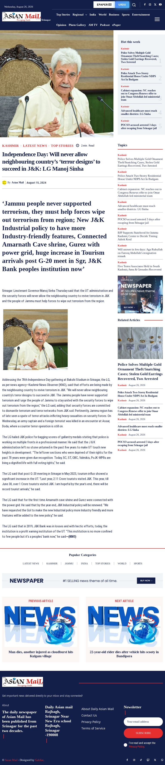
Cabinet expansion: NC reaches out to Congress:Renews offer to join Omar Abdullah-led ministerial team (140, 95)
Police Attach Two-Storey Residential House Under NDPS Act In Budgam (138, 76)
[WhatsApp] (109, 182)
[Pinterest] (99, 182)
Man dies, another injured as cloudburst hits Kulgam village (41, 654)
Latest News (35, 145)
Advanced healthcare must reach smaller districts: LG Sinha (139, 112)
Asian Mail (18, 182)
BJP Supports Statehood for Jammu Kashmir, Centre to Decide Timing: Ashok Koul (138, 236)
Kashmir (10, 145)
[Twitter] (155, 4)
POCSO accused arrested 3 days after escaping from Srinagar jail (139, 126)
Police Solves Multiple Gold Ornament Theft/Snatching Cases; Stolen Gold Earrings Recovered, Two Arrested (140, 57)
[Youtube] (160, 4)
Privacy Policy (136, 746)
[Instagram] (150, 4)
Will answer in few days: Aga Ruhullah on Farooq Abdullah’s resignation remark (140, 253)
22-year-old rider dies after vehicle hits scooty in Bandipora (124, 654)
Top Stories (62, 145)
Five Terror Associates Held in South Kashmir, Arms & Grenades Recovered (140, 268)
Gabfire (39, 760)
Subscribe (143, 733)
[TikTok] (141, 760)
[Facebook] (144, 4)
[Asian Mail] (5, 182)
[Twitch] (148, 760)
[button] (134, 4)
